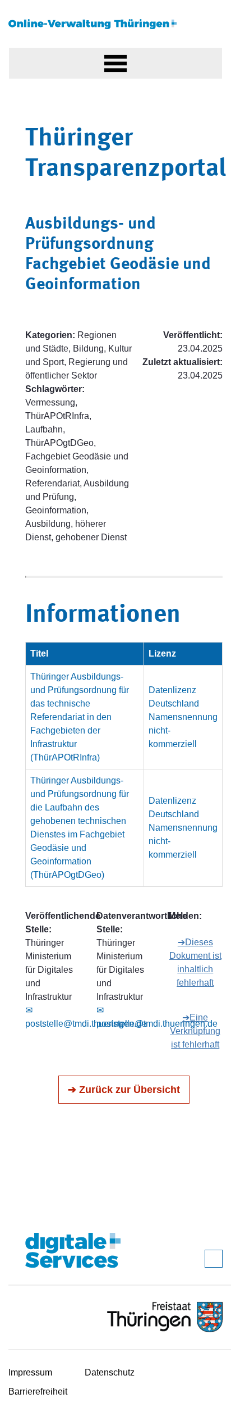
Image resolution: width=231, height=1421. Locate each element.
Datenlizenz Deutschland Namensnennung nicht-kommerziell (183, 717)
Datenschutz (110, 1372)
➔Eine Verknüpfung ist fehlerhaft (195, 1031)
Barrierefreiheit (37, 1391)
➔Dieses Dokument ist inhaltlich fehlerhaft (195, 962)
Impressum (30, 1372)
